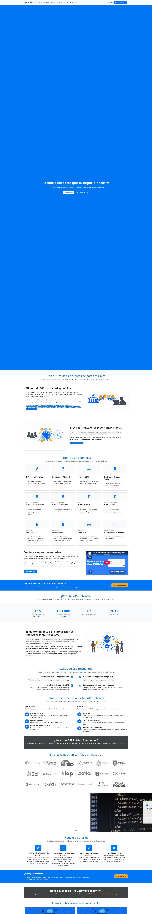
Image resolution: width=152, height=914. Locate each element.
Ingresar (109, 2)
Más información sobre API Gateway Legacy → (104, 894)
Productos (46, 2)
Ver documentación (82, 193)
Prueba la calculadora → (42, 879)
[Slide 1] (75, 830)
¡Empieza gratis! (121, 2)
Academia (70, 2)
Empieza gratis (68, 192)
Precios (53, 2)
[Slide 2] (76, 830)
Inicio (40, 2)
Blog (75, 2)
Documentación (61, 2)
